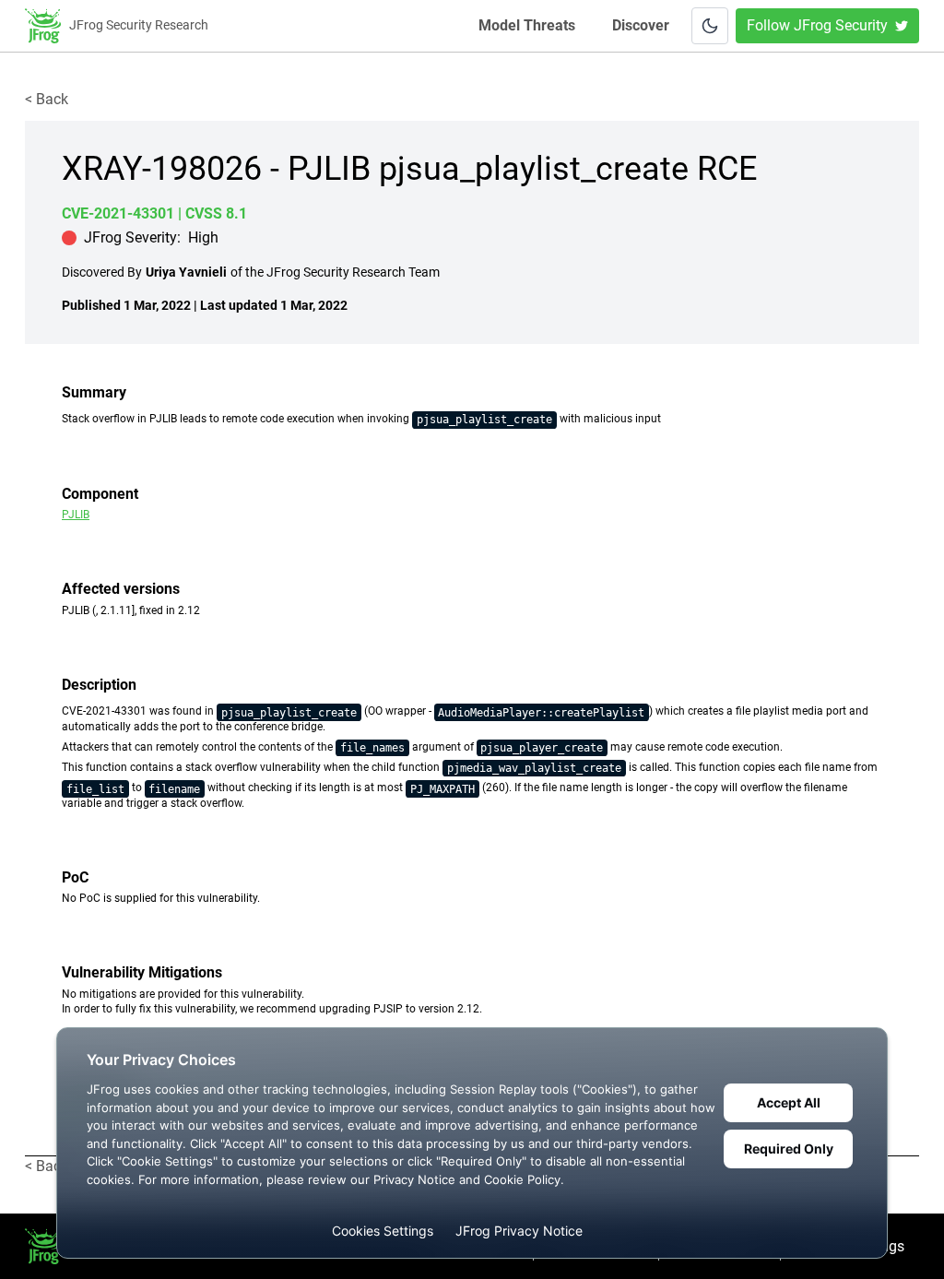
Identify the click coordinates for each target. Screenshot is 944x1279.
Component (100, 494)
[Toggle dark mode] (709, 25)
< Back (46, 99)
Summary (94, 392)
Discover (640, 25)
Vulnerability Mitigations (142, 972)
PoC (75, 877)
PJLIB (75, 514)
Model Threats (528, 25)
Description (99, 684)
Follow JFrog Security (817, 25)
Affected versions (121, 589)
